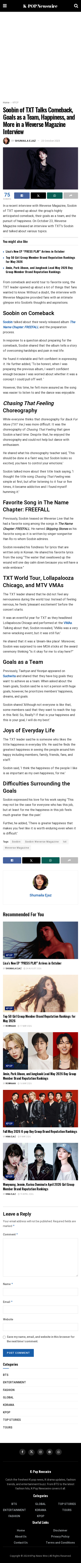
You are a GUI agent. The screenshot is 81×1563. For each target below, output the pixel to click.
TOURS (7, 1427)
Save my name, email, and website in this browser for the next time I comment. (41, 1339)
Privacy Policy (60, 1537)
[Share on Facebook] (22, 195)
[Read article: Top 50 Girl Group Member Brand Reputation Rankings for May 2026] (40, 993)
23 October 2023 (50, 141)
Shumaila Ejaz (25, 141)
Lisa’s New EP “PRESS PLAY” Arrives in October (35, 251)
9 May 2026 (25, 1136)
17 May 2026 (25, 1026)
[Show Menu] (5, 6)
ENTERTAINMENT (14, 1382)
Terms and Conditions (60, 1543)
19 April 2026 (26, 1194)
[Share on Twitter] (38, 195)
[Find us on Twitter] (31, 1452)
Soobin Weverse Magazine (42, 841)
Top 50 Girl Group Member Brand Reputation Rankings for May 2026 (40, 259)
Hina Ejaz (11, 1136)
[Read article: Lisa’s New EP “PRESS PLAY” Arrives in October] (40, 940)
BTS (5, 1375)
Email (8, 1302)
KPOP (15, 102)
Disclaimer (60, 1530)
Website (8, 1319)
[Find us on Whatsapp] (58, 1452)
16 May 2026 (25, 1083)
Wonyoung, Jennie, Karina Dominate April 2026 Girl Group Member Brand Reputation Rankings (38, 1186)
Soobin (8, 322)
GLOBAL (8, 1397)
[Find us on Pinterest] (49, 1452)
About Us (21, 1537)
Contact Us (21, 1543)
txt (65, 841)
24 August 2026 (33, 968)
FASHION (9, 1390)
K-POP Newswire (40, 6)
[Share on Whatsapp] (55, 195)
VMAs (68, 623)
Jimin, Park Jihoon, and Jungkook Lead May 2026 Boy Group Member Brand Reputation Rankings (39, 269)
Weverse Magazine (17, 848)
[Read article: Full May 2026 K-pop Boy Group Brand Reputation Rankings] (40, 1108)
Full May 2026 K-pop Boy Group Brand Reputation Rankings (40, 1131)
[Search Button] (76, 6)
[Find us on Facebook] (22, 1452)
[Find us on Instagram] (40, 1452)
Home (6, 102)
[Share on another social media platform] (71, 195)
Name (8, 1284)
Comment (10, 1234)
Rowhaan (11, 1026)
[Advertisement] (40, 54)
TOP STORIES (12, 1420)
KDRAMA (8, 1405)
